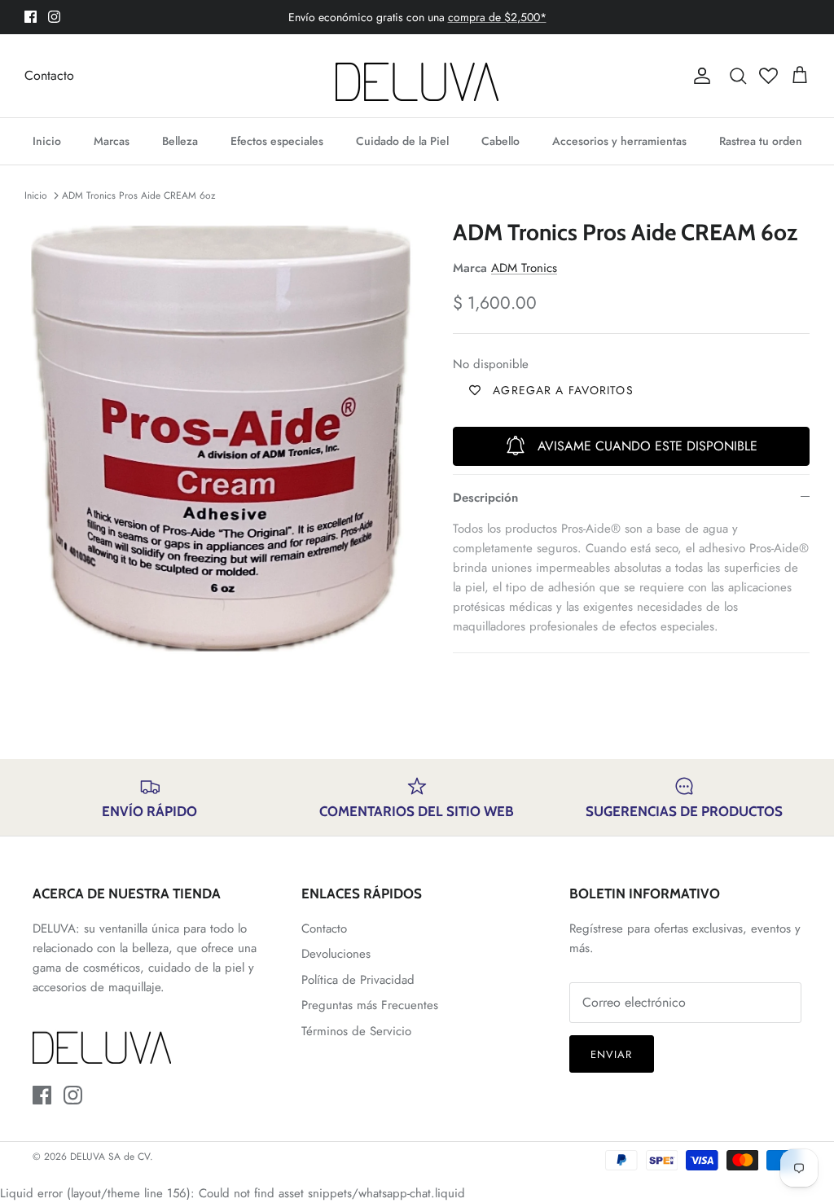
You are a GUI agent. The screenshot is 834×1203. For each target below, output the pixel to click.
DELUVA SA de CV (110, 1156)
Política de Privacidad (358, 980)
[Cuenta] (699, 76)
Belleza (180, 141)
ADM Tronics (524, 268)
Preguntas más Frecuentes (369, 1005)
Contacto (49, 75)
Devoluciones (336, 954)
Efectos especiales (276, 141)
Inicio (47, 141)
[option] (220, 438)
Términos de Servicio (356, 1031)
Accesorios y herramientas (619, 141)
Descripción (485, 498)
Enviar (611, 1054)
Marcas (111, 141)
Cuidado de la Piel (402, 141)
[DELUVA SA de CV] (417, 75)
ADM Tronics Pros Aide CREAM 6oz (139, 195)
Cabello (500, 141)
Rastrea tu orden (760, 141)
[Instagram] (54, 17)
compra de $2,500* (497, 17)
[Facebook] (30, 17)
